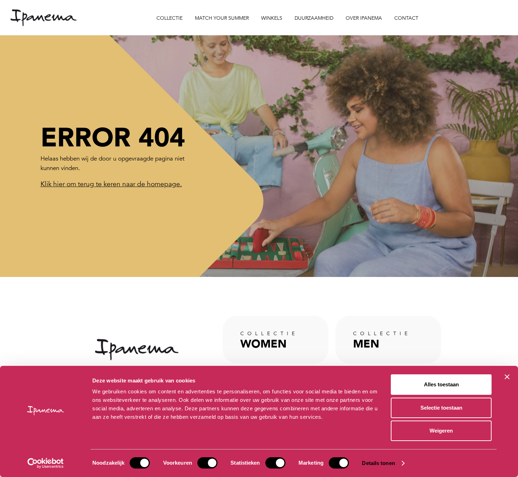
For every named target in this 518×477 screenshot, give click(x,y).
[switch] (207, 463)
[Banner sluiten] (507, 376)
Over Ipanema (364, 18)
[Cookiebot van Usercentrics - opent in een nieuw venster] (45, 463)
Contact (406, 18)
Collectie (169, 18)
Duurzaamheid (314, 18)
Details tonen (378, 463)
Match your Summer (222, 18)
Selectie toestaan (441, 408)
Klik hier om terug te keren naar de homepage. (111, 184)
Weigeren (441, 431)
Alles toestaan (441, 384)
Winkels (271, 18)
